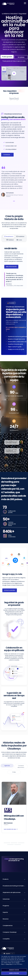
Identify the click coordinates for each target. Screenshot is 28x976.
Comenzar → (7, 155)
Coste (20, 240)
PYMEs (14, 772)
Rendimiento (9, 236)
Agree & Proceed (14, 973)
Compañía (6, 939)
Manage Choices (14, 970)
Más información (11, 266)
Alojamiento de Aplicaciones (12, 892)
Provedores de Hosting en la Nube (13, 886)
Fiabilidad (11, 240)
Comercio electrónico (21, 766)
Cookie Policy (9, 964)
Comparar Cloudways (9, 932)
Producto (5, 879)
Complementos (8, 925)
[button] (12, 201)
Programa (6, 906)
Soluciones (6, 899)
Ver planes (21, 57)
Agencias (7, 765)
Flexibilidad (21, 236)
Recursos (5, 919)
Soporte (5, 912)
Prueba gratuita (7, 57)
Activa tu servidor (9, 590)
